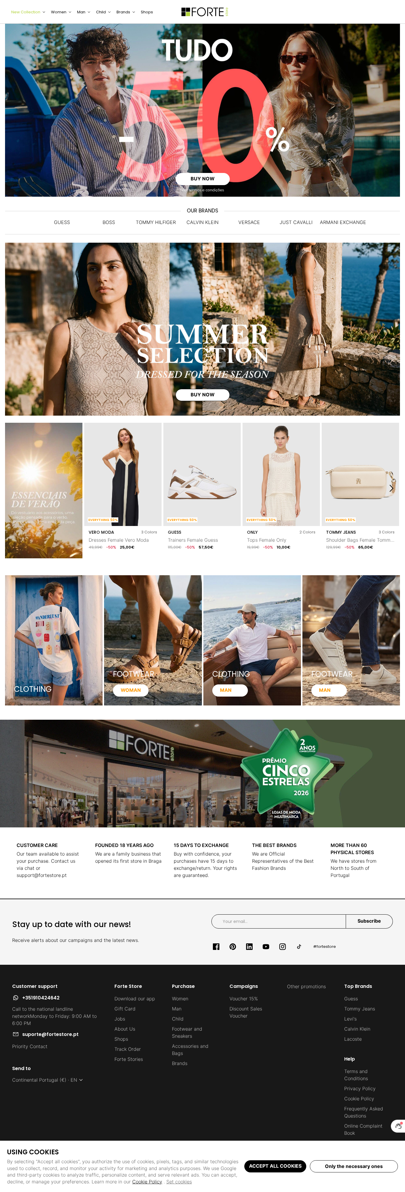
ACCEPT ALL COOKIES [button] (275, 1166)
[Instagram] (282, 946)
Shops (121, 1039)
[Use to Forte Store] (204, 11)
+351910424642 (41, 997)
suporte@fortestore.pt (50, 1034)
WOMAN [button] (131, 690)
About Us (124, 1029)
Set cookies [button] (179, 1182)
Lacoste (353, 1039)
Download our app (134, 999)
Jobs (119, 1019)
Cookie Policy (147, 1182)
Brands (179, 1063)
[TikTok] (299, 946)
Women (180, 999)
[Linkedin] (249, 946)
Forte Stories (128, 1059)
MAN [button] (226, 690)
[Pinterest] (232, 946)
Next (391, 488)
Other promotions (306, 986)
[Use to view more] (202, 110)
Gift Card (124, 1009)
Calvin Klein (357, 1029)
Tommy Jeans (359, 1009)
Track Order (127, 1049)
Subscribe (369, 921)
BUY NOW (203, 179)
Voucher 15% (243, 999)
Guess (351, 999)
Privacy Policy (360, 1088)
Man (176, 1009)
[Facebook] (216, 946)
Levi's (350, 1019)
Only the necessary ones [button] (354, 1166)
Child (178, 1019)
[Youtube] (266, 946)
